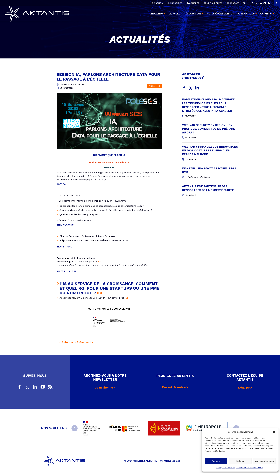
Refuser (240, 461)
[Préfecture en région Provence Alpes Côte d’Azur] (92, 428)
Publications (246, 13)
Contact (234, 3)
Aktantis (266, 13)
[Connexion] (277, 3)
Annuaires (175, 3)
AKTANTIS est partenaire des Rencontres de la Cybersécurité (208, 188)
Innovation (156, 13)
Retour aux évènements (77, 342)
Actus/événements (219, 13)
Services (174, 13)
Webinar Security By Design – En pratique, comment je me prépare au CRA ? (208, 128)
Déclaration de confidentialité (249, 468)
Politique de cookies (225, 468)
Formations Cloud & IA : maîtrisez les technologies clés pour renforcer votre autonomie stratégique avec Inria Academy (208, 105)
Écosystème (194, 13)
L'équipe (244, 387)
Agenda (158, 3)
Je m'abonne (104, 387)
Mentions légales (170, 460)
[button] (274, 431)
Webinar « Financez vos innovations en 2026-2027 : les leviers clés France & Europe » (210, 150)
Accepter (216, 461)
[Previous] (74, 428)
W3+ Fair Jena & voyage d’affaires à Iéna (209, 170)
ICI (99, 292)
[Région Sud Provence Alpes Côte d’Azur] (124, 428)
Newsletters (214, 3)
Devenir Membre (174, 387)
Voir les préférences (264, 461)
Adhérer (194, 3)
